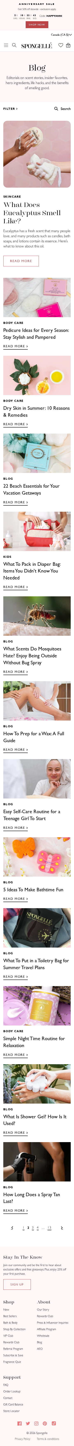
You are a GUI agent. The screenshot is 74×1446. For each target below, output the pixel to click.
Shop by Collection (14, 1329)
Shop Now (37, 24)
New (6, 1309)
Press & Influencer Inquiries (52, 1322)
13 (49, 1227)
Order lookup (11, 1391)
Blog (8, 478)
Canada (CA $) (60, 34)
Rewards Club (11, 1342)
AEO (40, 1349)
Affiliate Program (46, 1329)
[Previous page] (12, 1227)
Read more (14, 346)
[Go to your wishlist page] (62, 45)
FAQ (5, 1385)
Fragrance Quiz (12, 1362)
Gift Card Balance (13, 1404)
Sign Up (17, 1284)
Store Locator (11, 1411)
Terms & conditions (48, 1439)
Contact (7, 1398)
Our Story (43, 1309)
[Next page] (62, 1227)
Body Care (13, 322)
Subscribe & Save (13, 1355)
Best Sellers (10, 1316)
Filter (9, 108)
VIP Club (8, 1335)
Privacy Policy (22, 1439)
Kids (7, 556)
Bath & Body (10, 1322)
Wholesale (43, 1335)
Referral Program (13, 1349)
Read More (21, 261)
